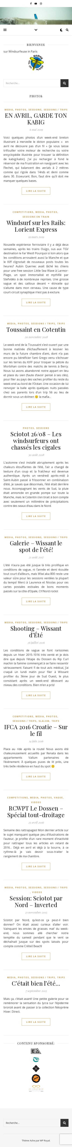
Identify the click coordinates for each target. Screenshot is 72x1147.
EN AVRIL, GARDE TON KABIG (36, 118)
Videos (36, 802)
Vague (58, 797)
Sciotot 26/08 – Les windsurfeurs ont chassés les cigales (36, 440)
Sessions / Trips (56, 109)
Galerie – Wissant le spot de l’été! (36, 546)
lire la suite (36, 190)
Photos (20, 109)
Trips (61, 323)
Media (9, 109)
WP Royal (45, 1140)
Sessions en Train (36, 216)
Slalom (44, 721)
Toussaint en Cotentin (36, 329)
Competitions (23, 212)
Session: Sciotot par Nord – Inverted (36, 901)
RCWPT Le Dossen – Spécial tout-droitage (36, 811)
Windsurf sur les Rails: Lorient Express (36, 226)
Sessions (35, 109)
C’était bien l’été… (36, 983)
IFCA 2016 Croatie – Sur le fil (36, 730)
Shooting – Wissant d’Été (36, 631)
